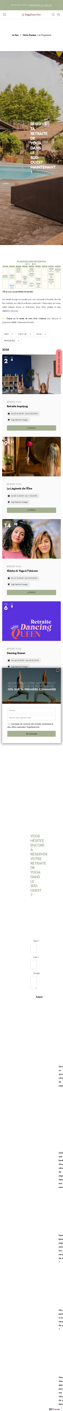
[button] (56, 1409)
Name (35, 941)
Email (35, 957)
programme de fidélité (40, 5)
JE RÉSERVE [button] (31, 428)
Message (36, 973)
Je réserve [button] (31, 510)
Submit (39, 997)
